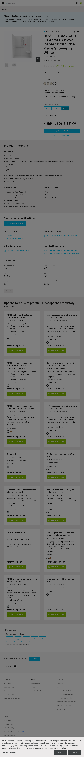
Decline (74, 752)
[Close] (80, 741)
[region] (42, 747)
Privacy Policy (60, 748)
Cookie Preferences (9, 752)
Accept (60, 752)
